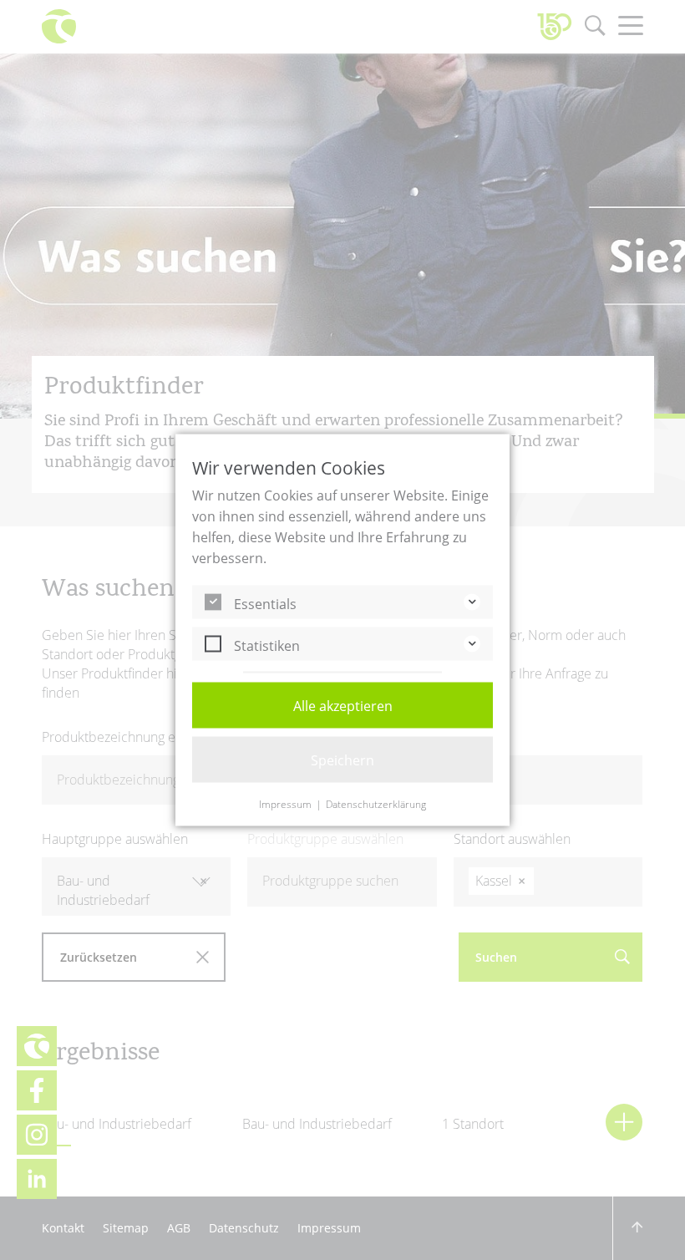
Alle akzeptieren (343, 706)
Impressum (285, 805)
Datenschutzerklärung (376, 805)
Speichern (342, 760)
